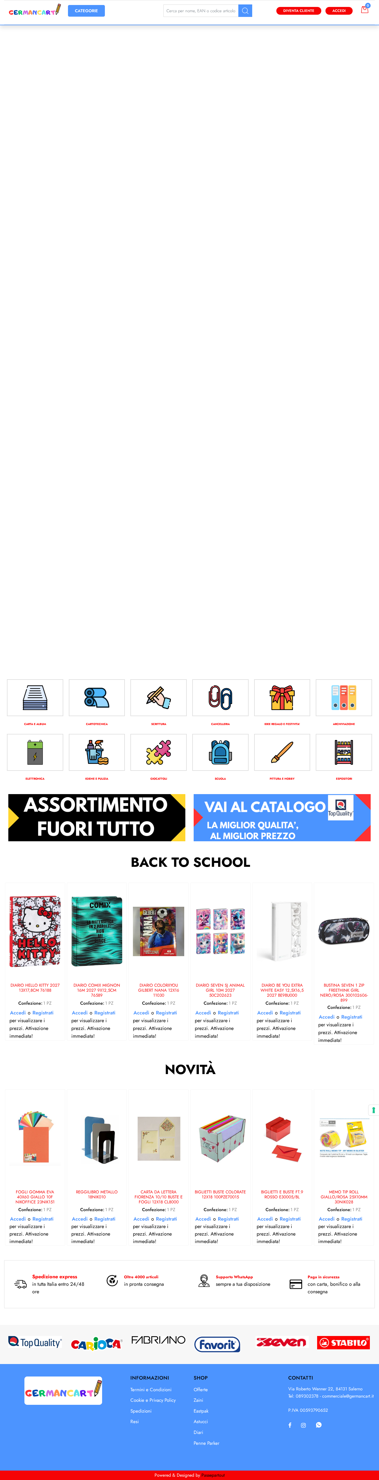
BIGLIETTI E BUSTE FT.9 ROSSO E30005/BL (282, 1194)
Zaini (198, 1400)
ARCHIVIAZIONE (344, 724)
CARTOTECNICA (97, 724)
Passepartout (213, 1475)
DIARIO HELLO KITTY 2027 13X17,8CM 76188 (35, 988)
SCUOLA (220, 779)
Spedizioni (140, 1411)
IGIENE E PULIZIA (96, 779)
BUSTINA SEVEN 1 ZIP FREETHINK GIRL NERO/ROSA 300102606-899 (344, 993)
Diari (198, 1432)
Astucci (201, 1421)
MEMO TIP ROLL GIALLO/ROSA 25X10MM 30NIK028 (344, 1197)
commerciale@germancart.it (348, 1396)
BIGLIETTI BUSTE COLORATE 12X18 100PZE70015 (220, 1194)
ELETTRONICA (35, 779)
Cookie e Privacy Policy (153, 1400)
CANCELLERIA (220, 724)
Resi (134, 1421)
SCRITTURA (158, 724)
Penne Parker (206, 1443)
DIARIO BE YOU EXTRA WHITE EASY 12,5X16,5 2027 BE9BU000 (282, 990)
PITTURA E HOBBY (282, 779)
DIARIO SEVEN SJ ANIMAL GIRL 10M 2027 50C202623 (220, 990)
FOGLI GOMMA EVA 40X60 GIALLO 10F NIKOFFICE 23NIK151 (35, 1197)
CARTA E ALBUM (35, 724)
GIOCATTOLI (158, 779)
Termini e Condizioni (150, 1389)
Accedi (339, 10)
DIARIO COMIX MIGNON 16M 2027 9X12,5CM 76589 (97, 990)
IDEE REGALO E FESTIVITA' (282, 724)
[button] (245, 10)
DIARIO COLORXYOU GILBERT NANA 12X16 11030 (158, 990)
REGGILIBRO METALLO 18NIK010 (97, 1194)
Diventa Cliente (298, 10)
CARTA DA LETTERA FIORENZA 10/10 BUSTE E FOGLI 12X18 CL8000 (159, 1197)
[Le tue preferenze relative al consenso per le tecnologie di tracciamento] (373, 1110)
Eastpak (201, 1411)
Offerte (201, 1389)
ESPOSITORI (344, 779)
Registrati (43, 1012)
